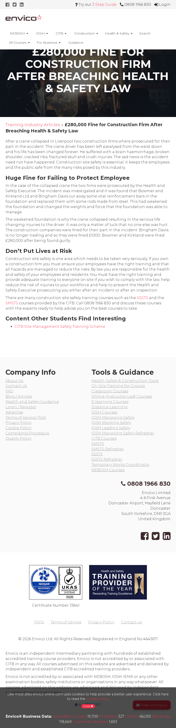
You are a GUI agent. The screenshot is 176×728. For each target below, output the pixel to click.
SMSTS (12, 303)
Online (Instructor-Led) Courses (121, 396)
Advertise (14, 412)
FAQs (39, 622)
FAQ (9, 391)
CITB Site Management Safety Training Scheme (60, 326)
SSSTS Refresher (106, 459)
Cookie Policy (18, 428)
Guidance (75, 42)
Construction (84, 33)
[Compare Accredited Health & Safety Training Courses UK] (24, 17)
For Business (47, 42)
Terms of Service (66, 622)
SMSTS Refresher (107, 449)
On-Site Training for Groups (118, 386)
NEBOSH (17, 33)
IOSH (40, 33)
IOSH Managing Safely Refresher (122, 433)
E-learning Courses (109, 402)
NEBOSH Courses (107, 470)
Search (144, 33)
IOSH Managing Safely (113, 417)
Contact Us (16, 386)
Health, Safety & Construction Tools (124, 381)
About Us (14, 381)
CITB (59, 33)
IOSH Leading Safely (110, 428)
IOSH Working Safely (111, 422)
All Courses (18, 42)
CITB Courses (103, 438)
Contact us (131, 622)
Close (87, 706)
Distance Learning (109, 407)
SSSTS (142, 298)
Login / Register (21, 407)
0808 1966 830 (148, 483)
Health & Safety (117, 33)
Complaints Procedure (27, 433)
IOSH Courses (104, 412)
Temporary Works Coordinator (120, 464)
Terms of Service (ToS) (26, 417)
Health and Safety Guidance (32, 402)
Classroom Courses (109, 391)
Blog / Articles (19, 396)
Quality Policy (18, 438)
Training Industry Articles (33, 124)
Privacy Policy (18, 422)
